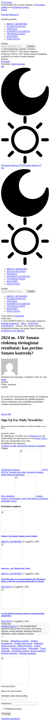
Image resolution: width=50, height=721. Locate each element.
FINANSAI (6, 587)
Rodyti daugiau (18, 64)
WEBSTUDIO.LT (9, 626)
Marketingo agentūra (20, 641)
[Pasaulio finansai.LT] (21, 165)
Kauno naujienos (38, 651)
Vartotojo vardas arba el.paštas (14, 696)
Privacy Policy (41, 438)
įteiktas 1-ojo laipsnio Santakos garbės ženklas (19, 536)
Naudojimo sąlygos (20, 7)
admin (4, 379)
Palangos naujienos (27, 653)
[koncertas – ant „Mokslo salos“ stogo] (11, 563)
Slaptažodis (6, 703)
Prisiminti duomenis (13, 709)
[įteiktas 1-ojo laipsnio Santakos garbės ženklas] (11, 530)
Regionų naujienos (9, 653)
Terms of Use (35, 436)
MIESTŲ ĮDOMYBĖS (11, 541)
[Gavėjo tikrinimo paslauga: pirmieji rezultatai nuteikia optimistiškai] (11, 608)
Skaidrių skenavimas (23, 643)
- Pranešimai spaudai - (21, 651)
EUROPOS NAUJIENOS (13, 331)
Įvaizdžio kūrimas (18, 648)
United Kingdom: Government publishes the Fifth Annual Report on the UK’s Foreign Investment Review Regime (23, 580)
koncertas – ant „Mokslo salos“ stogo (15, 568)
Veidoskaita (33, 648)
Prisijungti (19, 316)
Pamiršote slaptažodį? (10, 718)
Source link (6, 414)
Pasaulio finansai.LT (10, 14)
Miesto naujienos (25, 646)
